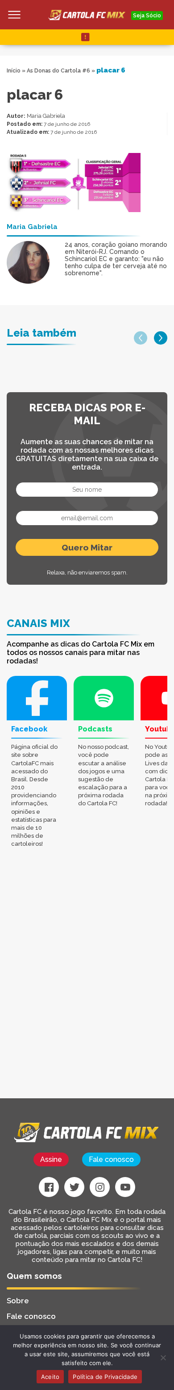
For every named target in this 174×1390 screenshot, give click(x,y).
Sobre (18, 1300)
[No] (162, 1357)
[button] (140, 338)
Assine (51, 1159)
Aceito (50, 1376)
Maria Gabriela (46, 115)
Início (14, 71)
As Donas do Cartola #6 (58, 71)
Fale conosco (111, 1159)
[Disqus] (87, 985)
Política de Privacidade (105, 1376)
